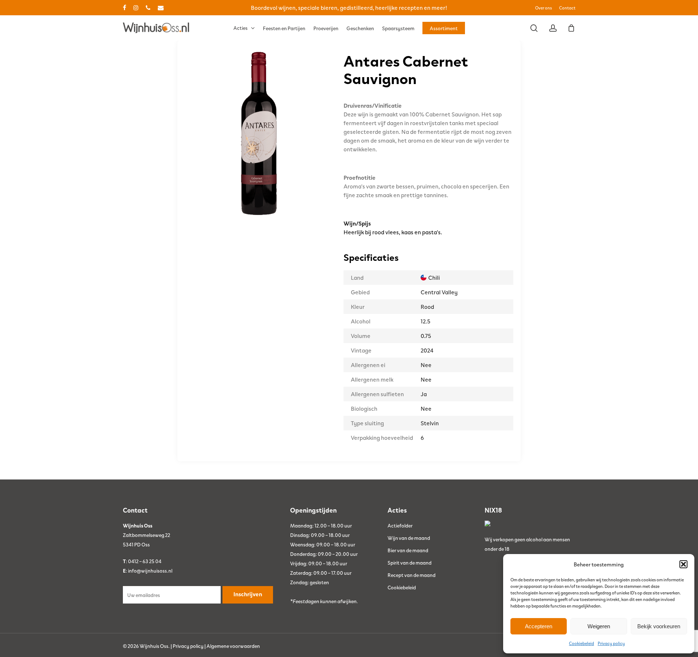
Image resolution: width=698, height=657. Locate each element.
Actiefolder (400, 525)
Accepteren (538, 626)
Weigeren (598, 626)
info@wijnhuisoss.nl (150, 570)
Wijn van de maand (409, 537)
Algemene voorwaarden (233, 645)
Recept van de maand (412, 574)
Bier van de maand (408, 550)
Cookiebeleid (581, 643)
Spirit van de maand (410, 562)
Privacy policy (611, 643)
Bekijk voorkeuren (658, 626)
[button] (683, 564)
